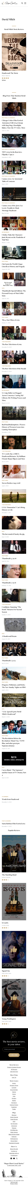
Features (14, 1136)
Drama (14, 1092)
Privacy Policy (14, 1183)
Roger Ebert (14, 1141)
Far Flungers (14, 1123)
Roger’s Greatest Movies (14, 1067)
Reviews (14, 1115)
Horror (14, 1094)
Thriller (14, 1109)
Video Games (14, 1132)
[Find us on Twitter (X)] (17, 1158)
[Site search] (22, 3)
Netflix (14, 1100)
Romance (14, 1102)
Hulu (14, 1096)
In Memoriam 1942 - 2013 (14, 1165)
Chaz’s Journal (14, 1117)
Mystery (14, 1098)
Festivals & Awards (14, 1143)
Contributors (14, 1155)
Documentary (14, 1090)
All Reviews (14, 1069)
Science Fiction (14, 1105)
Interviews (14, 1126)
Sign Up (14, 1077)
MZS (14, 1121)
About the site (14, 1149)
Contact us (14, 1151)
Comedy (14, 1087)
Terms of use (14, 1182)
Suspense (14, 1107)
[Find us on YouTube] (14, 1158)
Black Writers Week (14, 1134)
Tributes (14, 1128)
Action (14, 1083)
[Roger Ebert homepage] (9, 3)
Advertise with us (14, 1153)
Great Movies (14, 1119)
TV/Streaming (14, 1138)
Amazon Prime (14, 1085)
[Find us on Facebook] (11, 1158)
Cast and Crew (14, 1071)
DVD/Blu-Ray (14, 1130)
